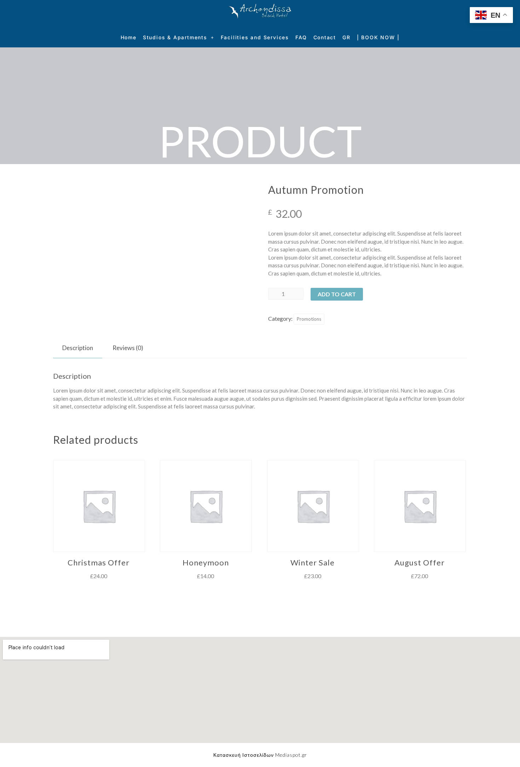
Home (129, 37)
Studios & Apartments (175, 37)
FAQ (301, 37)
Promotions (309, 319)
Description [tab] (77, 347)
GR (346, 37)
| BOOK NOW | (378, 37)
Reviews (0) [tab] (127, 347)
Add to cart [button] (98, 591)
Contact (324, 37)
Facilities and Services (255, 37)
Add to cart (337, 294)
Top (503, 750)
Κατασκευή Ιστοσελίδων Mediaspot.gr (260, 755)
